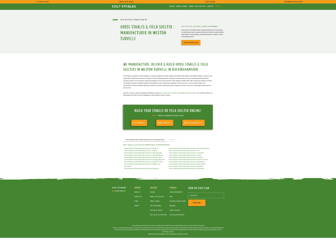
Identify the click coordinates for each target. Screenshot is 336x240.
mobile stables (176, 93)
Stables (172, 6)
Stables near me (175, 210)
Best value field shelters (158, 215)
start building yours (191, 42)
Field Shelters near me (177, 215)
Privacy (136, 206)
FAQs (171, 196)
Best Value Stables (156, 210)
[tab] (145, 140)
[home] (124, 6)
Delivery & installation (177, 201)
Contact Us (138, 196)
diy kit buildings (155, 206)
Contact (210, 6)
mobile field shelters (190, 93)
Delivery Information (199, 225)
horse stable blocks (166, 93)
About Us (137, 192)
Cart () (218, 6)
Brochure (173, 206)
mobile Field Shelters (197, 6)
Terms (136, 201)
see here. (171, 231)
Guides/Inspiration (176, 192)
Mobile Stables (182, 6)
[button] (139, 123)
